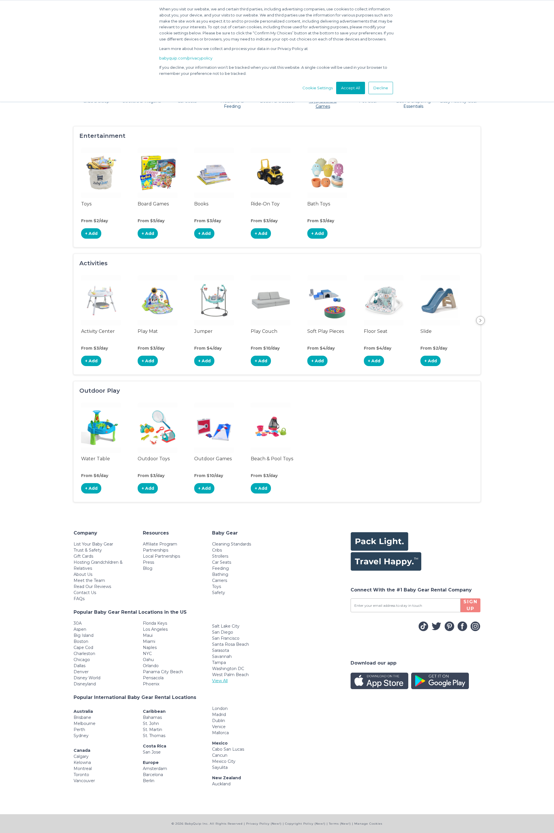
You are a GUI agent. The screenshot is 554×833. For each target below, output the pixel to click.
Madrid (219, 714)
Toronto (81, 774)
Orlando (151, 665)
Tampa (219, 662)
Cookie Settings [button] (317, 88)
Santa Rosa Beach (230, 644)
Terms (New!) (340, 823)
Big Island (83, 635)
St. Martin (152, 729)
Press (148, 562)
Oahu (148, 659)
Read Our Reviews (92, 586)
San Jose (152, 752)
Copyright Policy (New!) (305, 823)
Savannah (222, 656)
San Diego (222, 632)
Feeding (220, 568)
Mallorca (220, 732)
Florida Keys (155, 623)
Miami (149, 641)
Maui (148, 635)
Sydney (81, 735)
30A (78, 623)
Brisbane (82, 717)
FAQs (79, 598)
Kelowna (82, 762)
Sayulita (220, 767)
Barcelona (153, 774)
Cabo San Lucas (228, 749)
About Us (83, 574)
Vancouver (84, 780)
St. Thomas (154, 735)
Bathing (220, 574)
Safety (218, 592)
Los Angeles (155, 629)
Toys (216, 586)
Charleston (84, 653)
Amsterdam (155, 768)
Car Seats (221, 562)
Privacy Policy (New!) (264, 823)
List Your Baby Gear (93, 544)
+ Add (91, 233)
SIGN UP (470, 605)
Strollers (220, 556)
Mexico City (223, 761)
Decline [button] (380, 88)
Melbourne (85, 723)
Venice (219, 726)
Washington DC (228, 668)
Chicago (82, 659)
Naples (150, 647)
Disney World (87, 677)
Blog (147, 568)
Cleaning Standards (231, 544)
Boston (81, 641)
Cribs (217, 550)
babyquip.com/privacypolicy (185, 58)
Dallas (79, 665)
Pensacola (153, 677)
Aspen (80, 629)
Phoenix (151, 684)
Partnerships (155, 550)
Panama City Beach (163, 671)
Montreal (83, 768)
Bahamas (152, 717)
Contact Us (85, 592)
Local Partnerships (161, 556)
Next (480, 320)
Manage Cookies (368, 823)
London (220, 708)
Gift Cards (83, 556)
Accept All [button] (350, 88)
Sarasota (220, 650)
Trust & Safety (88, 550)
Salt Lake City (225, 626)
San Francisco (225, 638)
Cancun (219, 755)
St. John (151, 723)
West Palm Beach (230, 674)
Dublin (218, 720)
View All (220, 680)
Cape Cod (83, 647)
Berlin (148, 780)
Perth (79, 729)
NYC (147, 653)
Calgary (81, 756)
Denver (81, 671)
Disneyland (85, 684)
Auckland (221, 783)
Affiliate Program (160, 544)
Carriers (219, 580)
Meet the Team (89, 580)
